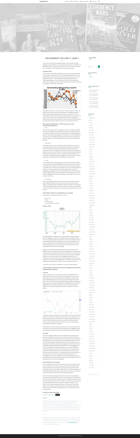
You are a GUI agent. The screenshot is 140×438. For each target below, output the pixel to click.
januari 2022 (91, 251)
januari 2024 (91, 193)
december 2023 (92, 195)
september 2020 (92, 290)
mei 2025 (90, 154)
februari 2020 (91, 307)
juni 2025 (90, 151)
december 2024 (92, 166)
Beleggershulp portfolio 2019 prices (49, 394)
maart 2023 (91, 217)
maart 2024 (91, 188)
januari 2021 (91, 280)
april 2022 (91, 244)
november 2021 (92, 256)
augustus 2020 (91, 292)
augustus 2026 (91, 117)
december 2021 (92, 253)
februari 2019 (91, 336)
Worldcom (91, 76)
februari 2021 (91, 277)
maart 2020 (91, 304)
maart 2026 (91, 130)
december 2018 (92, 341)
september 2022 (92, 231)
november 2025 (92, 139)
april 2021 (91, 273)
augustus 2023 (91, 205)
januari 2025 (91, 164)
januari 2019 (91, 338)
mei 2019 (90, 328)
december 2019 (92, 311)
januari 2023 (91, 222)
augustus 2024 (91, 176)
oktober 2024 (91, 171)
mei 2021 (90, 270)
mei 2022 (90, 241)
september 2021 (92, 261)
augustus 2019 (91, 321)
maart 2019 (91, 333)
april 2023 (91, 214)
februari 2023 (91, 219)
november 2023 (92, 197)
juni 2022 (90, 239)
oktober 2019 (91, 316)
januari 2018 (91, 367)
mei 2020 (90, 299)
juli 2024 (90, 178)
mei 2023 (90, 212)
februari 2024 (91, 190)
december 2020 (92, 282)
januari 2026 (91, 134)
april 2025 (91, 156)
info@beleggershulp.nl (72, 422)
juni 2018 (90, 355)
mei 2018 (90, 358)
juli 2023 (90, 207)
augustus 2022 (91, 234)
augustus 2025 (91, 146)
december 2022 (92, 224)
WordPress (72, 435)
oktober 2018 (91, 345)
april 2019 (91, 331)
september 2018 (92, 348)
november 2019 (92, 314)
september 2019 (92, 319)
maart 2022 (91, 246)
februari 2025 (91, 161)
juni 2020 (90, 297)
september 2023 (92, 202)
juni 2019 (90, 326)
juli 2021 (90, 265)
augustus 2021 (91, 263)
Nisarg (80, 435)
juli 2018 (90, 353)
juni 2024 (90, 180)
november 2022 (92, 227)
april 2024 (91, 185)
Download (57, 394)
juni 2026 (90, 122)
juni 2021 (90, 268)
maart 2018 (91, 362)
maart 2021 (91, 275)
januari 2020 (91, 309)
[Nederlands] (99, 1)
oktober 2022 (91, 229)
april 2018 (91, 360)
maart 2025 (91, 159)
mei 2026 (90, 125)
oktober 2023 (91, 200)
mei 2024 (90, 183)
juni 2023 (90, 210)
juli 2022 (90, 236)
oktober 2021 (91, 258)
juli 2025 (90, 149)
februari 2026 (91, 132)
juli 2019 (90, 324)
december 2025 (92, 137)
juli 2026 (90, 120)
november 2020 (92, 285)
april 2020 (91, 302)
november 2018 (92, 343)
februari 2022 (91, 248)
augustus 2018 (91, 350)
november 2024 (92, 168)
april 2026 (91, 127)
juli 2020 (90, 295)
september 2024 (92, 173)
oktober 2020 (91, 287)
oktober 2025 (91, 142)
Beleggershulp (44, 1)
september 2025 (92, 144)
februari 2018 (91, 365)
